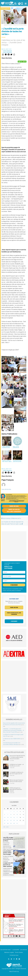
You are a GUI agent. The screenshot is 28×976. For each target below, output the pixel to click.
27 (4, 823)
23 (14, 820)
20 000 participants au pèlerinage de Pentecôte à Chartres (15, 789)
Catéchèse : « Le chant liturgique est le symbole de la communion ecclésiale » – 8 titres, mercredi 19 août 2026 (13, 730)
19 (23, 817)
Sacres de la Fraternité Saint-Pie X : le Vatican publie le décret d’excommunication (17, 757)
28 (7, 823)
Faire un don (14, 506)
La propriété (15, 949)
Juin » (7, 827)
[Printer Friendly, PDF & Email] (22, 62)
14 (7, 817)
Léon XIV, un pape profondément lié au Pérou (8, 839)
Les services (23, 949)
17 (17, 817)
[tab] (8, 915)
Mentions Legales (9, 952)
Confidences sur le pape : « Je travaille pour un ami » (16, 765)
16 (14, 817)
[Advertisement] (14, 545)
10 (17, 814)
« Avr (4, 827)
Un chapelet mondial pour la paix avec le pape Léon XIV (16, 773)
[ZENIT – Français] (8, 3)
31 (17, 823)
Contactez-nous (14, 955)
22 (11, 820)
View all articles (6, 489)
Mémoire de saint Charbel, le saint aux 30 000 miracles (16, 780)
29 (11, 823)
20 (4, 820)
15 (11, 817)
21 (7, 820)
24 (17, 820)
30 (14, 823)
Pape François (5, 8)
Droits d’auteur (19, 952)
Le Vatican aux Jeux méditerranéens (12, 738)
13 (4, 817)
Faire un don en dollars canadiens (14, 510)
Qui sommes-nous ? (5, 949)
